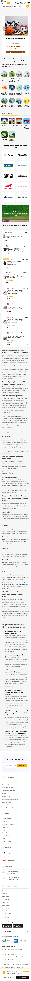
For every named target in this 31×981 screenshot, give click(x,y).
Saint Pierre (5, 896)
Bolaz (26, 232)
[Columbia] (22, 165)
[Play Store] (18, 926)
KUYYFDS (25, 288)
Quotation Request (8, 788)
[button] (17, 3)
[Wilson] (8, 155)
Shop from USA (7, 949)
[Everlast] (8, 176)
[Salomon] (22, 197)
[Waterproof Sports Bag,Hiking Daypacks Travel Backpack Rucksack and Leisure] (4, 263)
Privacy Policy (21, 967)
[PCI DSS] (6, 940)
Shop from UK (18, 949)
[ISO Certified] (19, 941)
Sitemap (4, 793)
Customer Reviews (8, 824)
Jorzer (26, 317)
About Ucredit (6, 833)
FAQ (3, 830)
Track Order (6, 796)
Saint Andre (5, 902)
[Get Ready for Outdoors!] (15, 26)
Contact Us (5, 785)
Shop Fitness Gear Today (15, 52)
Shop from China (20, 957)
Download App (7, 818)
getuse (26, 246)
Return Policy (6, 827)
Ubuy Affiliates (6, 841)
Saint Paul (5, 894)
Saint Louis (5, 905)
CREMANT (25, 272)
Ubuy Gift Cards (7, 836)
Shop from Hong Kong (9, 954)
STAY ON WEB (8, 977)
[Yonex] (8, 165)
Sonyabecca (24, 332)
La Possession (6, 908)
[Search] (27, 6)
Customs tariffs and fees (10, 799)
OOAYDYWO (25, 259)
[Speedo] (22, 186)
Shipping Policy (6, 802)
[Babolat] (8, 197)
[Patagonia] (22, 176)
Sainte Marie (6, 911)
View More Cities (7, 914)
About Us (5, 782)
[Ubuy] (8, 3)
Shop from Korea (8, 957)
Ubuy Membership (7, 808)
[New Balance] (8, 186)
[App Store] (7, 926)
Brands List (5, 821)
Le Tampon (5, 899)
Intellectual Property (8, 790)
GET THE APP (23, 977)
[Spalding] (22, 155)
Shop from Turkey (8, 959)
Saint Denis (5, 891)
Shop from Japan (8, 952)
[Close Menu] (2, 4)
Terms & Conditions (9, 967)
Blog (3, 839)
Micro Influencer (7, 805)
